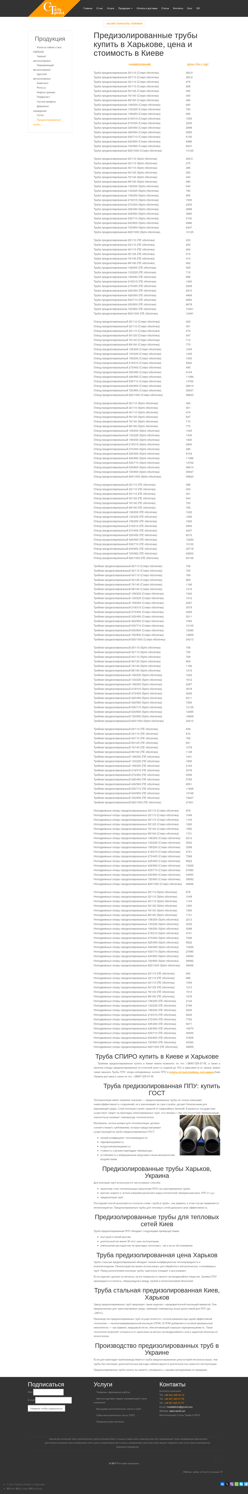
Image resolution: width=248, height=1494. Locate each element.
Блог (189, 8)
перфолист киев (175, 1442)
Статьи (165, 8)
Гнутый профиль (46, 101)
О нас (100, 8)
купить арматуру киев (143, 1438)
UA (198, 8)
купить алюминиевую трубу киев (137, 1442)
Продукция (124, 8)
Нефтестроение (46, 92)
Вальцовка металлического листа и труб (118, 1408)
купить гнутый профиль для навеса (191, 1072)
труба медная (160, 1442)
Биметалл (42, 83)
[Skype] (241, 1484)
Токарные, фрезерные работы (113, 1392)
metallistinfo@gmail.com (180, 1407)
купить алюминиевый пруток (107, 1442)
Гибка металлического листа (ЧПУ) (115, 1415)
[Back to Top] (219, 1459)
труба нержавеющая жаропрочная (190, 1438)
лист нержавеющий (164, 1438)
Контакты (178, 8)
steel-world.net (177, 1411)
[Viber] (232, 1484)
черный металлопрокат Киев (63, 1438)
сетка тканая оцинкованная (197, 1442)
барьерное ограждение (127, 1446)
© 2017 (112, 1463)
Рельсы (41, 87)
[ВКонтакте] (222, 1484)
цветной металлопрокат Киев (59, 1442)
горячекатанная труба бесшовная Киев (96, 1438)
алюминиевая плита (83, 1442)
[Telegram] (246, 1484)
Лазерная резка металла (110, 1421)
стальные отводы (124, 1438)
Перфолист (43, 96)
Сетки (40, 115)
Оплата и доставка (147, 8)
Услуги (110, 8)
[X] (227, 1484)
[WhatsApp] (237, 1484)
